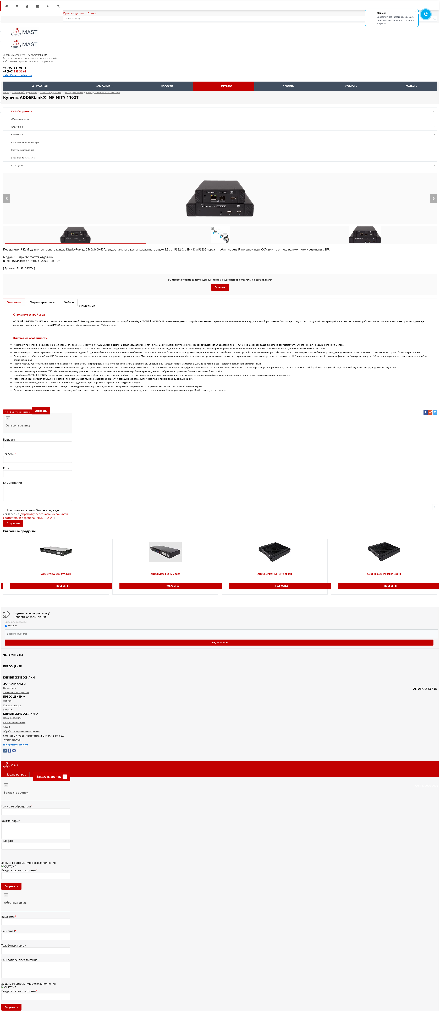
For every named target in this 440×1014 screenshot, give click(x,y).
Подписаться (219, 642)
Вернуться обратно (20, 411)
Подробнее (63, 585)
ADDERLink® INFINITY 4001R (274, 574)
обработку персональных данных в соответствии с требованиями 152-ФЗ (35, 516)
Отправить (13, 523)
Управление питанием (23, 157)
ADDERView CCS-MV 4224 (165, 574)
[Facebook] (426, 412)
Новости (167, 86)
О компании (9, 688)
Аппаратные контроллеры (25, 142)
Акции (6, 726)
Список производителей (16, 692)
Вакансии (8, 709)
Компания (103, 86)
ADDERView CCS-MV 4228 (56, 574)
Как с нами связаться (14, 722)
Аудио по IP (17, 126)
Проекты (288, 86)
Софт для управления (22, 149)
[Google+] (430, 412)
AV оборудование (20, 119)
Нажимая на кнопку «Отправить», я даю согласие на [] (35, 514)
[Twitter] (435, 412)
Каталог (226, 86)
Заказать (220, 287)
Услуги (350, 86)
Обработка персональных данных (21, 731)
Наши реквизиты (12, 717)
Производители (73, 13)
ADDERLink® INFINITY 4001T (384, 574)
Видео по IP (17, 134)
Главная (42, 86)
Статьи (91, 13)
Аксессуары (17, 165)
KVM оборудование (21, 111)
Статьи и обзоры (12, 705)
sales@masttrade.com (17, 75)
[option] (220, 198)
